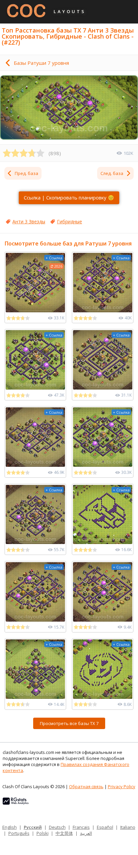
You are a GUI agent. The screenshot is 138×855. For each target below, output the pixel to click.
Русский (33, 827)
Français (81, 827)
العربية (86, 833)
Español (105, 827)
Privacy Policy (121, 786)
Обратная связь (86, 786)
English (9, 827)
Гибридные (69, 221)
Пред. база (26, 173)
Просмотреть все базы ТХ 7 (69, 723)
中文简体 (64, 833)
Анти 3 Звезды (28, 221)
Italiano (127, 827)
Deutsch (57, 827)
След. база (111, 173)
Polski (43, 833)
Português (18, 833)
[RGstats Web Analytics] (15, 803)
